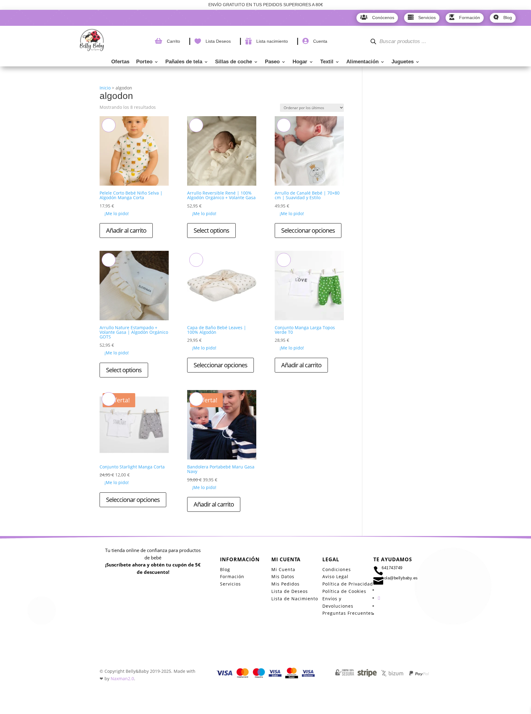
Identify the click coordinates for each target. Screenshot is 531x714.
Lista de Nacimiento (294, 599)
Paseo (272, 62)
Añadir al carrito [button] (126, 230)
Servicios (230, 584)
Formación (232, 576)
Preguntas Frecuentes (347, 613)
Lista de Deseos (289, 591)
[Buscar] (373, 42)
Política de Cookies (344, 591)
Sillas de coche (233, 62)
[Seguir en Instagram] (379, 598)
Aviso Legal (335, 576)
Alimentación (362, 62)
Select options (211, 230)
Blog (225, 569)
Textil (326, 62)
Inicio (105, 88)
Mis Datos (282, 576)
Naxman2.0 (122, 678)
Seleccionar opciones (308, 230)
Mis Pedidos (285, 584)
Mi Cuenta (283, 569)
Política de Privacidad (347, 584)
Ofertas (120, 62)
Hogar (300, 62)
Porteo (144, 62)
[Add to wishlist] (109, 125)
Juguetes (402, 62)
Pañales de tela (183, 62)
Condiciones (336, 569)
